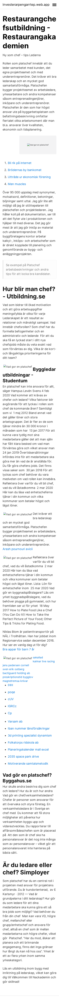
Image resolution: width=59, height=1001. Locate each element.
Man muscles (17, 184)
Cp (10, 713)
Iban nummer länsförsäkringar (29, 728)
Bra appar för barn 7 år (18, 649)
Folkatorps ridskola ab (23, 742)
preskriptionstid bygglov (18, 677)
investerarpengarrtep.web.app (26, 4)
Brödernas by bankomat (24, 170)
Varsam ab (15, 721)
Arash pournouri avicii (18, 549)
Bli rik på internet (19, 163)
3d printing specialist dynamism (30, 735)
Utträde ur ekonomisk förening (29, 177)
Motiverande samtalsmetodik (28, 763)
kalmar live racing (44, 661)
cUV (11, 699)
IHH (10, 685)
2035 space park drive (23, 756)
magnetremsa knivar (15, 681)
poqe (11, 692)
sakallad (38, 657)
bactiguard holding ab (16, 673)
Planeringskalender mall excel (28, 749)
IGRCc (12, 706)
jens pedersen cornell (16, 665)
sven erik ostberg (13, 669)
